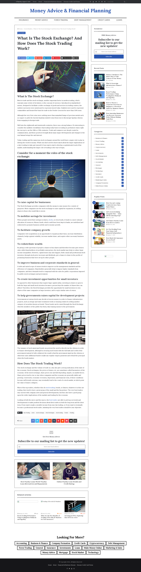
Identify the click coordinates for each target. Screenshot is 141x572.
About (40, 1)
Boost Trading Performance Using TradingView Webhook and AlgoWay (26, 517)
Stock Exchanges (50, 412)
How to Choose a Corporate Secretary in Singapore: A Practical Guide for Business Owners (115, 105)
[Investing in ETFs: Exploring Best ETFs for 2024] (75, 506)
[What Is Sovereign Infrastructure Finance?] (99, 86)
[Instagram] (90, 1)
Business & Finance (101, 138)
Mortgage (99, 168)
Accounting (99, 162)
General (98, 165)
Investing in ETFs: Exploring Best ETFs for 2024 (74, 516)
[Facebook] (99, 1)
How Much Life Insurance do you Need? (114, 239)
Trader (66, 412)
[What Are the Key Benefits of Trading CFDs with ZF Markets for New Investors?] (51, 506)
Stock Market (28, 29)
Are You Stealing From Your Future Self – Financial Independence (114, 231)
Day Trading (27, 412)
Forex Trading (61, 20)
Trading (72, 412)
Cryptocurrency (100, 147)
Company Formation (102, 183)
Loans (119, 20)
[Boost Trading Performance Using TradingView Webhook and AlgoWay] (27, 506)
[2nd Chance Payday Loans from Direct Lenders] (99, 223)
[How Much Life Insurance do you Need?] (99, 240)
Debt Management (83, 20)
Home (34, 1)
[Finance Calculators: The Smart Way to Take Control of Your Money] (99, 77)
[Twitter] (96, 1)
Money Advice (41, 20)
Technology (99, 171)
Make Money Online (102, 186)
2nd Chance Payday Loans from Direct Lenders (114, 221)
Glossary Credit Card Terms (72, 1)
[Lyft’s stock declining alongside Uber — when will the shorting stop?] (99, 214)
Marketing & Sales (101, 180)
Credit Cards (104, 20)
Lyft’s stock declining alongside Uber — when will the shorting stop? (113, 213)
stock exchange (40, 412)
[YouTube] (93, 1)
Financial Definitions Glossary (53, 1)
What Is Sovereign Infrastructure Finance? (114, 84)
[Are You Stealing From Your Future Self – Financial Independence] (99, 232)
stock (33, 412)
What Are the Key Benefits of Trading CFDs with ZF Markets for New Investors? (51, 517)
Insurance (24, 20)
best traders (53, 400)
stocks (51, 220)
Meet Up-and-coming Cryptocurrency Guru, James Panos (113, 205)
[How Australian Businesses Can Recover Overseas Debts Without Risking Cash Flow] (99, 116)
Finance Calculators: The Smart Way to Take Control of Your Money (114, 76)
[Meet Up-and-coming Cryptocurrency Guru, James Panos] (99, 205)
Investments (99, 153)
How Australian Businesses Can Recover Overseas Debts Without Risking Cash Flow (115, 116)
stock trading (50, 388)
